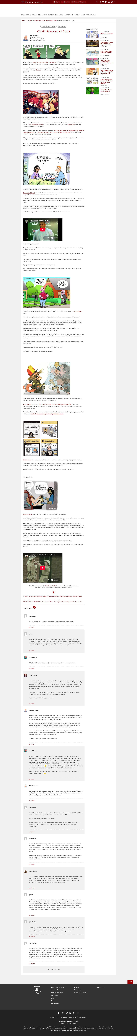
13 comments (40, 40)
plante (61, 596)
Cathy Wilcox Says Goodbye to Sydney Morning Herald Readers (107, 81)
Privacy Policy (100, 987)
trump (75, 596)
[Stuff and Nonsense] (92, 34)
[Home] (23, 20)
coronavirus (42, 596)
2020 (26, 20)
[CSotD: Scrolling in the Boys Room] (92, 91)
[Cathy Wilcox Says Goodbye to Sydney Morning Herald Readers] (92, 80)
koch (56, 596)
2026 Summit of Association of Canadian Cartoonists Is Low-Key (107, 62)
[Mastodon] (106, 2)
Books (83, 15)
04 (30, 20)
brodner (31, 596)
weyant (79, 596)
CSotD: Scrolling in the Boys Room (106, 90)
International (91, 15)
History (77, 15)
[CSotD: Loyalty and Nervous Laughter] (92, 52)
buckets (36, 596)
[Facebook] (97, 2)
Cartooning (69, 15)
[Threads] (109, 2)
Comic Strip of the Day (41, 20)
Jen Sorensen (51, 596)
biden (26, 596)
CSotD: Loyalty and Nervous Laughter (106, 52)
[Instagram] (112, 2)
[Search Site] (115, 2)
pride (65, 596)
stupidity (69, 596)
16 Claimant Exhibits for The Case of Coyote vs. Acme (107, 44)
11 (32, 20)
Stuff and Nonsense (107, 34)
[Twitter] (100, 2)
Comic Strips (42, 15)
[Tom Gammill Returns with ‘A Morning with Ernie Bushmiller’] (92, 71)
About (57, 2)
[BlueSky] (103, 2)
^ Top (130, 982)
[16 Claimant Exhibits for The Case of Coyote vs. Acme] (92, 43)
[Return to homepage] (37, 996)
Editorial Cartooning (56, 15)
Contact (66, 2)
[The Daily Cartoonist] (31, 2)
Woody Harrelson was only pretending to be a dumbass (47, 414)
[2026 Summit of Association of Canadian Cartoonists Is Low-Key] (92, 61)
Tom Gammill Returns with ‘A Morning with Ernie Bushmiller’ (107, 72)
